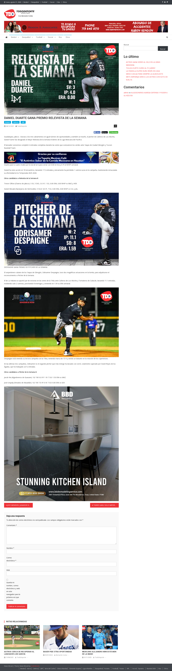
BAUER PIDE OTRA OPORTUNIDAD (57, 652)
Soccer (52, 2)
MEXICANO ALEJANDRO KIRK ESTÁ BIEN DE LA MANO (99, 653)
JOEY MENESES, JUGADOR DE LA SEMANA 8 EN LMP (20, 505)
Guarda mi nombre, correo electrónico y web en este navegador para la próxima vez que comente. (13, 591)
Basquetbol (35, 2)
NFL (128, 669)
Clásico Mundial (62, 669)
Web (8, 570)
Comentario (11, 525)
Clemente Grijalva (75, 669)
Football (44, 2)
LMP (23, 122)
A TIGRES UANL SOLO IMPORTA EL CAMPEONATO (105, 505)
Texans (121, 669)
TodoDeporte (22, 126)
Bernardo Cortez (61, 655)
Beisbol (26, 2)
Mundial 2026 (151, 669)
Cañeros (15, 122)
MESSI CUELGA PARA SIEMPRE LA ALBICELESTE (144, 74)
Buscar (126, 45)
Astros (29, 669)
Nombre (10, 548)
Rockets (107, 669)
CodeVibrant (35, 666)
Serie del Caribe (50, 669)
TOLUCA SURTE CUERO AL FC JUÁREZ (140, 68)
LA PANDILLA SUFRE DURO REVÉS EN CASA (143, 71)
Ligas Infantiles (87, 669)
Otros (65, 2)
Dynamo (141, 669)
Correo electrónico (11, 559)
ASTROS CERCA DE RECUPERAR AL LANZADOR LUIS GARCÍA (19, 653)
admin (126, 92)
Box (58, 2)
